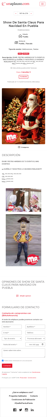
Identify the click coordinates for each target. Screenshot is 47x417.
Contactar (23, 77)
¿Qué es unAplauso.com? (22, 392)
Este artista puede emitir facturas (25, 68)
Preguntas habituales (18, 396)
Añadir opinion (25, 296)
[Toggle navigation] (42, 4)
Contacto (34, 396)
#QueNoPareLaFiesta (24, 403)
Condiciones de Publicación (23, 400)
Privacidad (23, 378)
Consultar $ (26, 72)
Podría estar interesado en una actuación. (18, 361)
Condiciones (32, 378)
